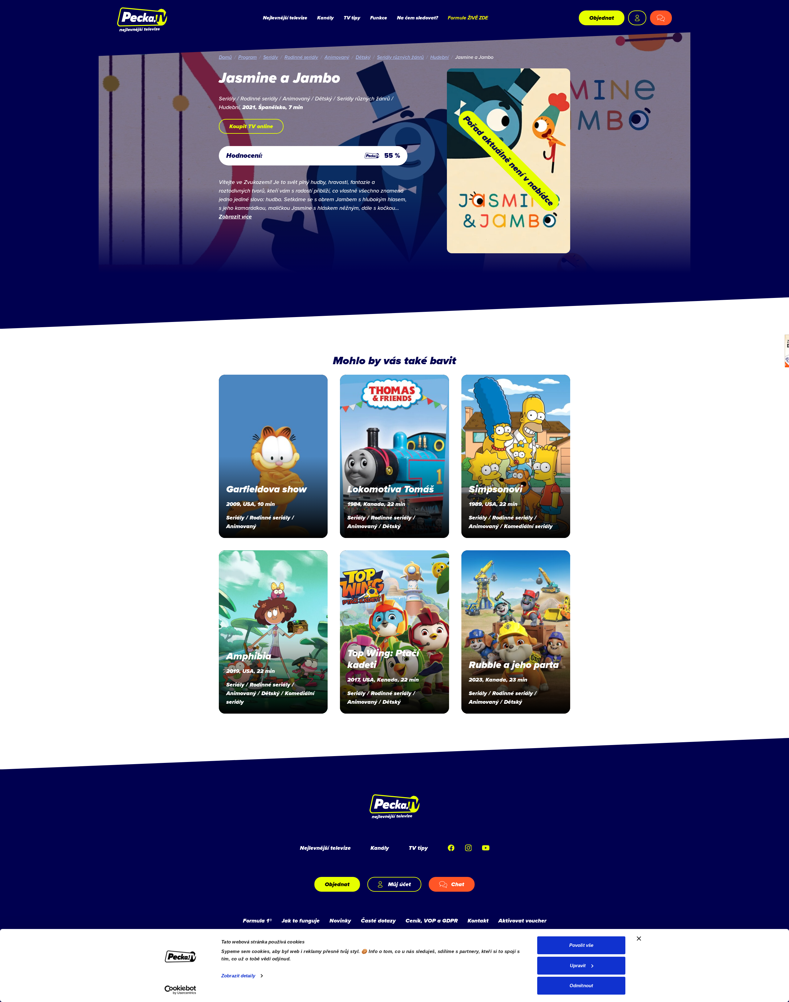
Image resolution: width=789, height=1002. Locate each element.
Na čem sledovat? (417, 17)
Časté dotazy (378, 921)
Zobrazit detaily (238, 975)
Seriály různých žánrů (400, 57)
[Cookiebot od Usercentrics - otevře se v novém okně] (180, 990)
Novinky (340, 921)
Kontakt (478, 921)
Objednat (601, 18)
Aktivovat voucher (522, 921)
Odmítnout (581, 985)
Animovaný (337, 57)
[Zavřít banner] (639, 938)
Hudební (439, 57)
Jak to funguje (301, 921)
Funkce (378, 17)
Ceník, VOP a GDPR (432, 921)
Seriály (270, 57)
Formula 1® (257, 921)
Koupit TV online (251, 126)
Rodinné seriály (301, 57)
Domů (225, 57)
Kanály (325, 17)
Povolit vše (581, 945)
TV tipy (352, 17)
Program (247, 57)
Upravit (578, 965)
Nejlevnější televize (285, 17)
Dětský (363, 57)
